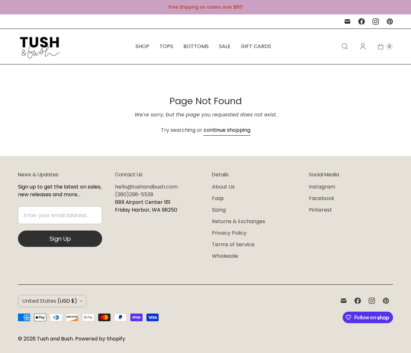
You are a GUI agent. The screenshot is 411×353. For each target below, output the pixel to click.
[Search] (345, 46)
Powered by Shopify (100, 338)
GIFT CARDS (256, 46)
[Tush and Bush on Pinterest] (390, 21)
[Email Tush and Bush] (347, 21)
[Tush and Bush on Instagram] (376, 21)
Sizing (219, 210)
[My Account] (363, 46)
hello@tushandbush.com (146, 186)
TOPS (166, 46)
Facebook (321, 198)
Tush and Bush (55, 338)
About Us (223, 186)
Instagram (322, 186)
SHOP (142, 46)
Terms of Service (233, 244)
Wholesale (225, 256)
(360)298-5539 (134, 194)
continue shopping (227, 130)
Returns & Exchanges (238, 221)
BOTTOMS (196, 46)
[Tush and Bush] (39, 46)
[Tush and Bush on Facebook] (361, 21)
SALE (225, 46)
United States (49, 301)
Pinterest (320, 210)
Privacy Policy (229, 233)
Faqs (218, 198)
